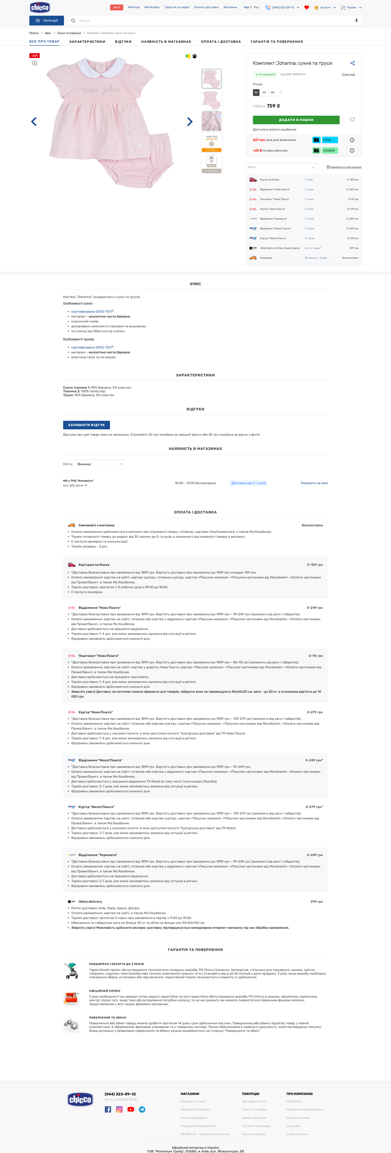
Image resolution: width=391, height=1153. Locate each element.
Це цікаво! (293, 1126)
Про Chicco (294, 1101)
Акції (116, 7)
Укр (246, 7)
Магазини (230, 7)
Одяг (48, 33)
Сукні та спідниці (69, 33)
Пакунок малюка (254, 1134)
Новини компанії (298, 1118)
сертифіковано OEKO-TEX (92, 311)
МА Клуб (133, 7)
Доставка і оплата (254, 1101)
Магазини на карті (193, 1101)
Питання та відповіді (256, 1126)
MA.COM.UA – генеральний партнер (205, 1134)
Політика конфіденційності (305, 1109)
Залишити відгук (86, 425)
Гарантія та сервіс (177, 7)
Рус (256, 7)
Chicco (34, 33)
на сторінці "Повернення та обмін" (233, 1031)
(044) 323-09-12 (120, 1094)
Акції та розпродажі (194, 1118)
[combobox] (281, 167)
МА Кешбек (152, 7)
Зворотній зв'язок (254, 1118)
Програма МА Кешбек (195, 1109)
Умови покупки (297, 1134)
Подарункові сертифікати (198, 1126)
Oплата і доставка (206, 7)
